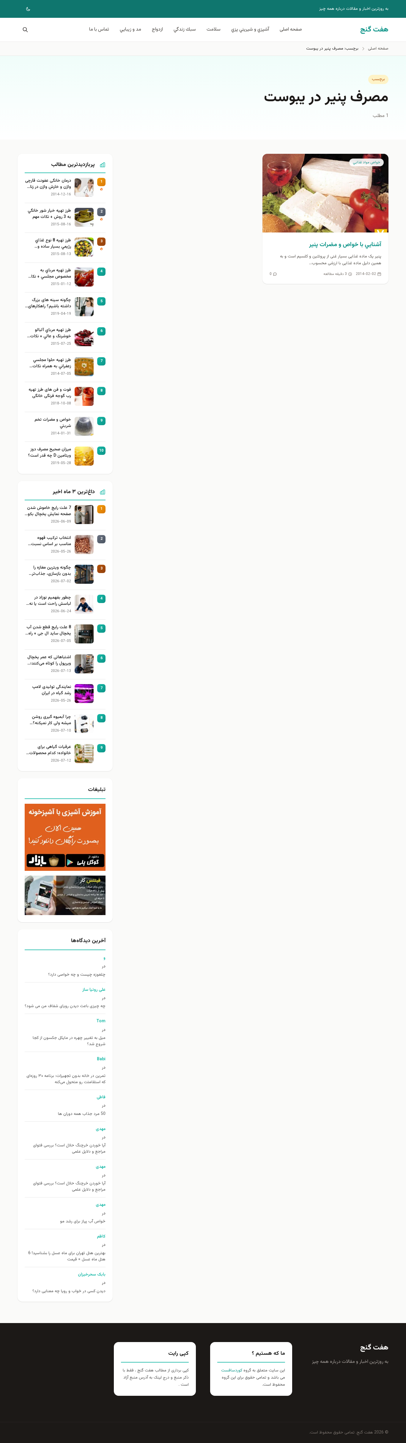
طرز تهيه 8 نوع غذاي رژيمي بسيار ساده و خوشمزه (53, 244)
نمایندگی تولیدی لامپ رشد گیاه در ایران (51, 690)
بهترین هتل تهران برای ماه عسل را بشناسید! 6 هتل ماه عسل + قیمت (67, 1256)
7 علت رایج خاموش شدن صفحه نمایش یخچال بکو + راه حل (49, 511)
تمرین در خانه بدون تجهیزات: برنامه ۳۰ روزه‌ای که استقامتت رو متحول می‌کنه (66, 1079)
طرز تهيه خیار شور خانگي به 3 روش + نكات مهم (49, 214)
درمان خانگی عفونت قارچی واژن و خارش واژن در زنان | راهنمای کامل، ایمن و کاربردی (48, 184)
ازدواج (157, 29)
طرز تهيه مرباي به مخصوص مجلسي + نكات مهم (49, 274)
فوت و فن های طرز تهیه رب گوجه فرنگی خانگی (50, 393)
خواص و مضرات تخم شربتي (52, 423)
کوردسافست (231, 1370)
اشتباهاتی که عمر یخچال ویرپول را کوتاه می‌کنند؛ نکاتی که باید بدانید (49, 660)
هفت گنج (374, 1347)
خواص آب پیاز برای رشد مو (83, 1222)
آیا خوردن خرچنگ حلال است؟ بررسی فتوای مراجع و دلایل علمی (69, 1149)
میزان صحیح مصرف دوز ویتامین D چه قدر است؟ (49, 453)
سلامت (214, 29)
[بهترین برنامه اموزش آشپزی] (65, 837)
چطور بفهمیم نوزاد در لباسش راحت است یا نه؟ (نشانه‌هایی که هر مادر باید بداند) (49, 601)
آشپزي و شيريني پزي (250, 29)
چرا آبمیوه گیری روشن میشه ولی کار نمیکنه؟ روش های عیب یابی (51, 720)
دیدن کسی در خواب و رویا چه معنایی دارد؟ (69, 1291)
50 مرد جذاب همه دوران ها (82, 1114)
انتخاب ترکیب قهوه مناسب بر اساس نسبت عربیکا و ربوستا (51, 541)
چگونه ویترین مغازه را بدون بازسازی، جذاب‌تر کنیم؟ (51, 571)
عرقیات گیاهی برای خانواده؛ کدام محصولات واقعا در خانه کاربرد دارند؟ (48, 750)
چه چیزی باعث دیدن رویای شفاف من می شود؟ (65, 1006)
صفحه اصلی (291, 29)
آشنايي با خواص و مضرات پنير (345, 244)
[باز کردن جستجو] (24, 29)
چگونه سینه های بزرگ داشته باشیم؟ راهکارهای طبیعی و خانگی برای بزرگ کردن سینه (48, 303)
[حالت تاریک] (24, 8)
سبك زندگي (185, 29)
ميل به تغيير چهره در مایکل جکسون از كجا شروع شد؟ (69, 1041)
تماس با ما (99, 29)
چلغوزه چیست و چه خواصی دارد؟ (77, 975)
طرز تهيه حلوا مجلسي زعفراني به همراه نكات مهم (51, 363)
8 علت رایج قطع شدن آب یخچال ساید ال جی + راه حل (48, 630)
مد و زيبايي (130, 29)
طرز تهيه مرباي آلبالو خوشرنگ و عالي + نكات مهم (50, 333)
